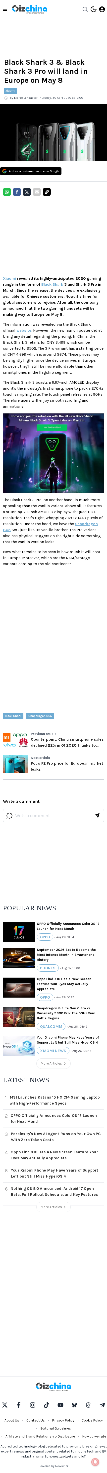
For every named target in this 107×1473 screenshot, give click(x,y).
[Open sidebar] (5, 9)
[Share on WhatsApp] (7, 192)
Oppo (45, 937)
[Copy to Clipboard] (47, 192)
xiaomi (10, 90)
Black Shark (52, 284)
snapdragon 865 (40, 716)
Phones (47, 968)
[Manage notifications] (95, 1462)
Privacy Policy (63, 1420)
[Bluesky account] (74, 1405)
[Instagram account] (33, 1405)
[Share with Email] (37, 192)
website (23, 330)
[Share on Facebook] (17, 192)
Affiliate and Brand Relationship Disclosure (40, 1436)
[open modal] (102, 9)
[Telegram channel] (102, 1405)
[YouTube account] (60, 1405)
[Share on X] (27, 192)
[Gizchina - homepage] (29, 9)
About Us (11, 1420)
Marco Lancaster (25, 97)
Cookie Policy (92, 1420)
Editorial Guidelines (55, 1428)
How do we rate (94, 1436)
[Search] (85, 9)
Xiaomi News (53, 1050)
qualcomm (51, 1026)
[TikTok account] (47, 1405)
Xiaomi (9, 278)
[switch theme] (93, 9)
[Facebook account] (19, 1405)
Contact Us (35, 1420)
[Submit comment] (97, 816)
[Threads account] (88, 1405)
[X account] (5, 1405)
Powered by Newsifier (53, 1466)
